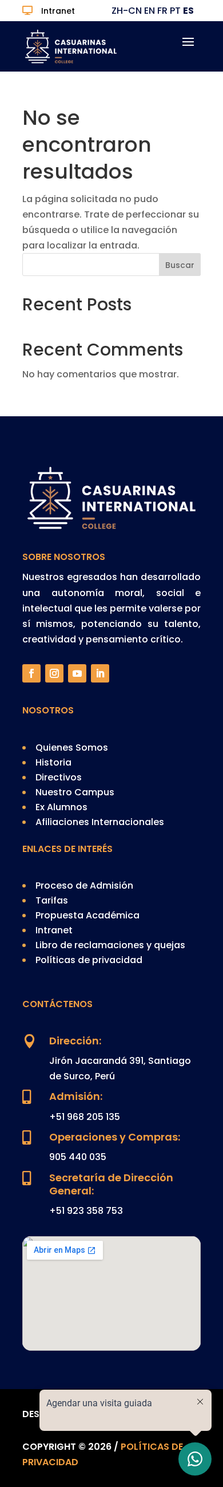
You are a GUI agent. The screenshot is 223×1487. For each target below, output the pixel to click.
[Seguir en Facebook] (31, 673)
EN (149, 10)
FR (162, 10)
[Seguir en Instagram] (54, 673)
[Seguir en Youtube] (77, 673)
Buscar (179, 265)
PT (175, 10)
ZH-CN (127, 10)
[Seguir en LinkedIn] (100, 673)
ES (188, 10)
